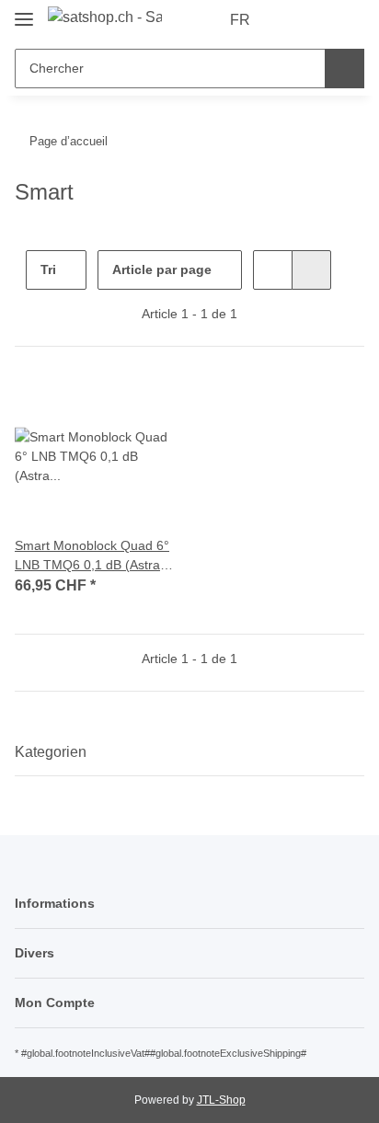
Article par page (162, 269)
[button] (291, 20)
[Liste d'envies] (319, 20)
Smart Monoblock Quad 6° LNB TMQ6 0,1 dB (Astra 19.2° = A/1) (92, 556)
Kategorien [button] (50, 752)
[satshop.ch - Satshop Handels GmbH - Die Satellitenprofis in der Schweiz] (105, 17)
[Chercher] (344, 68)
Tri (48, 269)
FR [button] (240, 20)
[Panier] (348, 20)
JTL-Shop (221, 1100)
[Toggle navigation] (24, 11)
